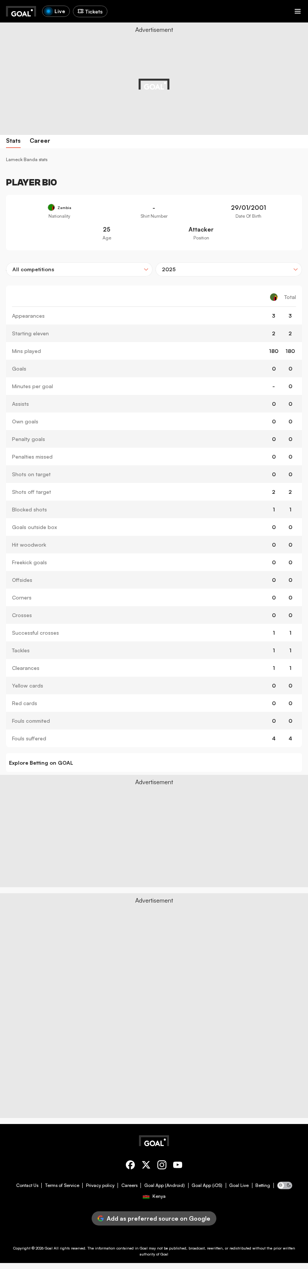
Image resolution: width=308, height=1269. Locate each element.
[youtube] (178, 1166)
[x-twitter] (146, 1166)
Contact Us (27, 1185)
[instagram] (162, 1166)
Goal (49, 1248)
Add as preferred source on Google (158, 1218)
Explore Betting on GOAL (41, 762)
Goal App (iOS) (207, 1185)
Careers (129, 1185)
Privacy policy (100, 1185)
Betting (262, 1185)
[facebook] (130, 1166)
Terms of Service (62, 1185)
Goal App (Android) (164, 1185)
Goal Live (239, 1185)
